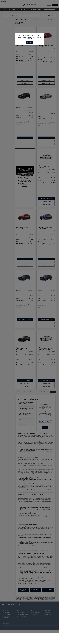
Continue (29, 42)
